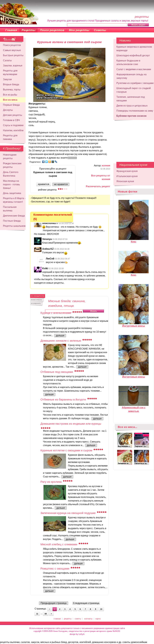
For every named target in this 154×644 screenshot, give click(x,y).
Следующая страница (86, 603)
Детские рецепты (12, 115)
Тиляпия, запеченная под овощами (130, 99)
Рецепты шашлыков (14, 226)
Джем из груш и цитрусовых (132, 105)
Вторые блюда (11, 84)
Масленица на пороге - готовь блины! (11, 184)
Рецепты (28, 30)
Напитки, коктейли (13, 130)
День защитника (12, 193)
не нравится (61, 184)
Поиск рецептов (52, 30)
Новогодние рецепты (10, 156)
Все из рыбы (10, 94)
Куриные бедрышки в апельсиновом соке (128, 62)
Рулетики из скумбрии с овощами (135, 83)
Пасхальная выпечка (10, 209)
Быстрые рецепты (13, 55)
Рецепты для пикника (10, 137)
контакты (88, 619)
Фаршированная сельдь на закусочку (131, 76)
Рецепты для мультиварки (10, 72)
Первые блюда (11, 105)
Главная (11, 30)
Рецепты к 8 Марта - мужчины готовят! (14, 200)
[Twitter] (46, 162)
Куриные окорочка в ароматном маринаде (134, 48)
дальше (60, 335)
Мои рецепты (79, 30)
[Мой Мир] (52, 162)
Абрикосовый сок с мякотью (133, 409)
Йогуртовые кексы (133, 326)
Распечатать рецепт (98, 186)
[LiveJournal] (56, 162)
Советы (100, 30)
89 (46, 614)
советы (78, 619)
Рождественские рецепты (12, 165)
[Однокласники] (49, 162)
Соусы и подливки (13, 125)
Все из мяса (10, 99)
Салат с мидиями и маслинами (133, 69)
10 (101, 609)
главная (57, 619)
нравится (43, 184)
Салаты (7, 60)
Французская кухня (127, 171)
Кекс (133, 241)
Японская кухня (125, 181)
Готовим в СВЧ (11, 120)
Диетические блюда (14, 215)
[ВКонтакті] (43, 162)
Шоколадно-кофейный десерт (133, 55)
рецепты (67, 619)
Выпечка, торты (11, 89)
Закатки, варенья (12, 65)
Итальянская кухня (127, 176)
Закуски (7, 79)
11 (37, 614)
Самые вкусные (12, 50)
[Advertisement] (131, 139)
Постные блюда (12, 221)
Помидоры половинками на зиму (134, 110)
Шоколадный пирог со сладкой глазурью (133, 90)
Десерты (8, 110)
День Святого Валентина (10, 174)
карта (97, 619)
